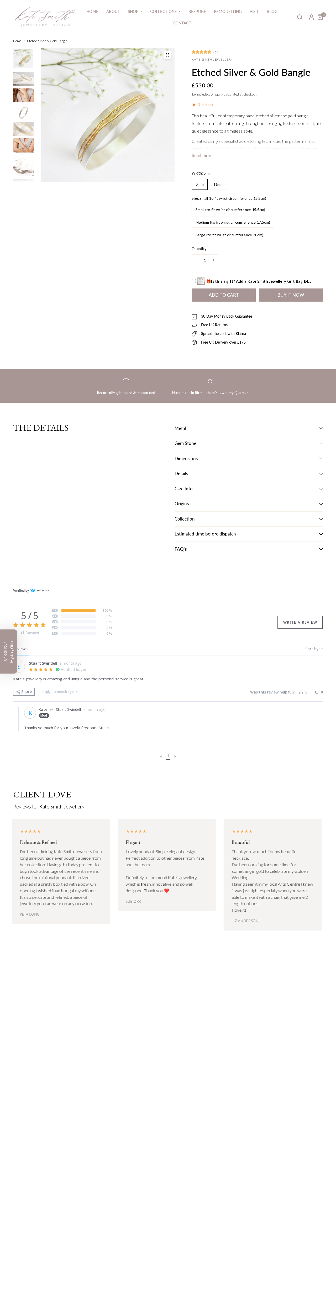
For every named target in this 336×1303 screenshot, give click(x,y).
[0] (319, 17)
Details (181, 473)
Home (17, 41)
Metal (180, 428)
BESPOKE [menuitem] (197, 11)
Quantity (199, 248)
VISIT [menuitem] (254, 11)
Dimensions (186, 458)
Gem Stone (185, 443)
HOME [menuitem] (92, 11)
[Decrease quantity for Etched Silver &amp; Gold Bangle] (196, 260)
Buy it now (290, 295)
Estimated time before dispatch (205, 534)
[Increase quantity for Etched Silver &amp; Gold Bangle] (213, 260)
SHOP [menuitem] (133, 11)
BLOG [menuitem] (272, 11)
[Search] (300, 17)
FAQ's (181, 549)
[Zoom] (167, 55)
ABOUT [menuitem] (113, 11)
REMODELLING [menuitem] (228, 11)
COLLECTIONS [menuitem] (163, 11)
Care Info (184, 488)
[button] (8, 651)
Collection (185, 519)
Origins (182, 503)
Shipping (217, 94)
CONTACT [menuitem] (182, 22)
